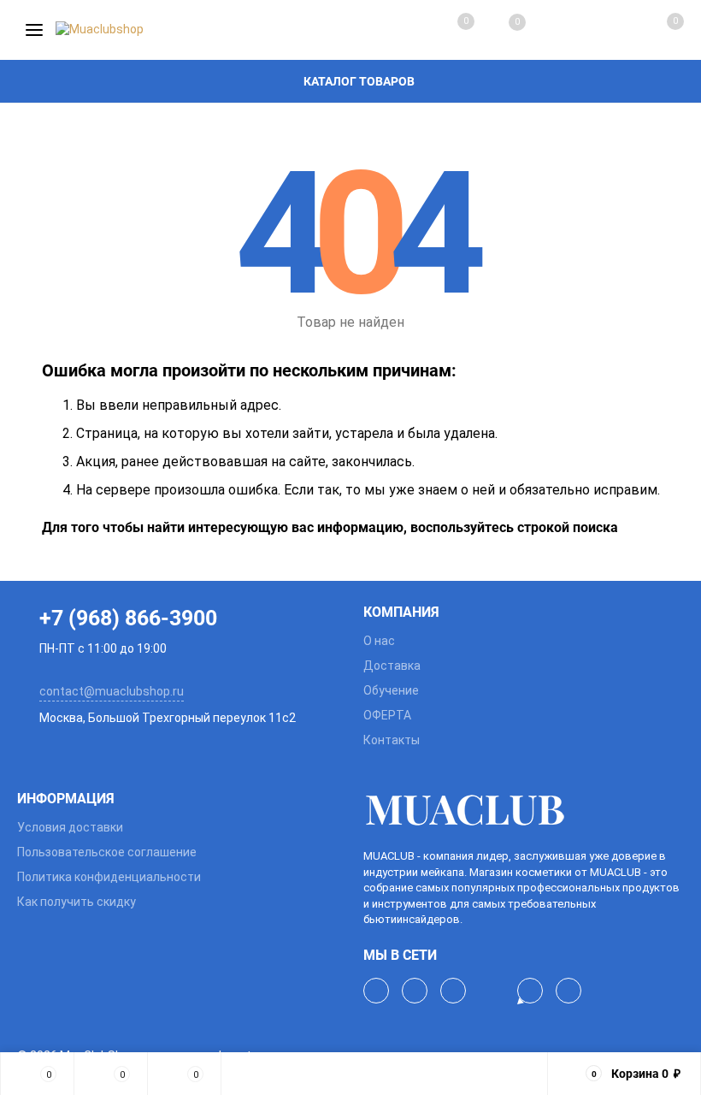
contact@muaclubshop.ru (111, 691)
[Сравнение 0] (448, 29)
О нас (379, 641)
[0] (656, 29)
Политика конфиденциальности (109, 877)
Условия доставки (70, 827)
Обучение (391, 690)
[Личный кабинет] (604, 30)
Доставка (392, 666)
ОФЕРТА (387, 715)
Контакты (391, 740)
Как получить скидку (76, 902)
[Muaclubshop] (523, 810)
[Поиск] (552, 30)
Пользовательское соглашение (107, 852)
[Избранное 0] (500, 30)
